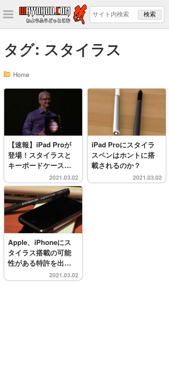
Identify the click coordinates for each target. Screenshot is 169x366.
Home (21, 74)
